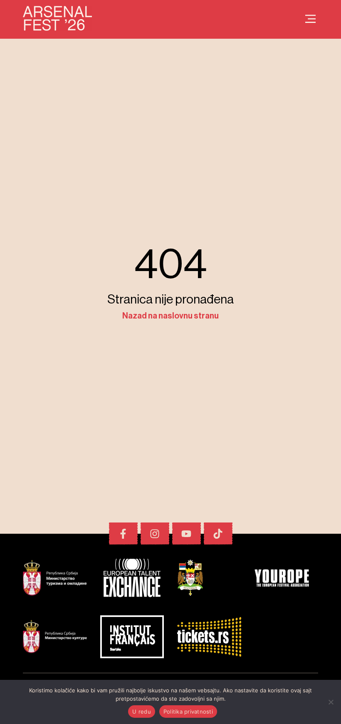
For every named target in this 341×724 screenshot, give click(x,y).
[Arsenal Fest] (310, 19)
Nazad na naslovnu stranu (170, 316)
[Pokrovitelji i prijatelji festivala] (55, 579)
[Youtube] (186, 533)
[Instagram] (155, 533)
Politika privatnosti (188, 711)
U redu (141, 711)
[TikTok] (218, 533)
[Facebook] (123, 533)
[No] (330, 702)
